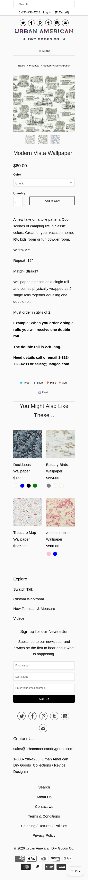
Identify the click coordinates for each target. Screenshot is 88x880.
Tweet (27, 382)
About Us (44, 797)
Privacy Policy (44, 835)
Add (64, 382)
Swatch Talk (23, 589)
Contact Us (44, 807)
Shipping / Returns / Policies (44, 826)
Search (44, 787)
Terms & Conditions (44, 816)
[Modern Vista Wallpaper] (44, 103)
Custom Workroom (28, 599)
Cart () (63, 12)
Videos (19, 618)
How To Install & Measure (34, 609)
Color (17, 174)
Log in (47, 12)
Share (40, 382)
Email (45, 392)
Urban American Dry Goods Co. (50, 848)
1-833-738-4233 (29, 12)
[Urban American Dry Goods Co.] (44, 36)
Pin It (53, 382)
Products (34, 65)
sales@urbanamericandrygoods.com (43, 749)
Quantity (19, 193)
